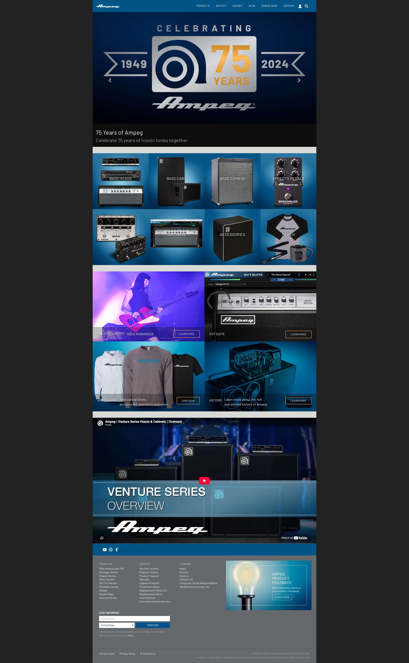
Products (203, 5)
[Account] (300, 6)
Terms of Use (107, 653)
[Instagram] (110, 549)
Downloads (269, 5)
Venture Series (108, 597)
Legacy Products (149, 583)
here (131, 635)
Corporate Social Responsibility (198, 583)
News (183, 568)
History (237, 5)
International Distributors (154, 601)
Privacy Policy (127, 653)
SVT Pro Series (108, 583)
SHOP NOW (188, 400)
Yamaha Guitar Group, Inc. (195, 586)
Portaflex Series (109, 586)
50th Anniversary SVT (112, 568)
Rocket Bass (106, 594)
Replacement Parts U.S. (153, 590)
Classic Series (107, 575)
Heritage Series (108, 572)
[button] (109, 79)
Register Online (148, 572)
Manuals (144, 579)
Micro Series (106, 579)
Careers (184, 575)
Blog (252, 5)
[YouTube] (104, 549)
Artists (221, 5)
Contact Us (186, 579)
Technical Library (149, 586)
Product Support (149, 575)
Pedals (103, 590)
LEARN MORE (187, 333)
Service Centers (149, 568)
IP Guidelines (148, 653)
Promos (184, 572)
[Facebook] (116, 549)
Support (289, 5)
